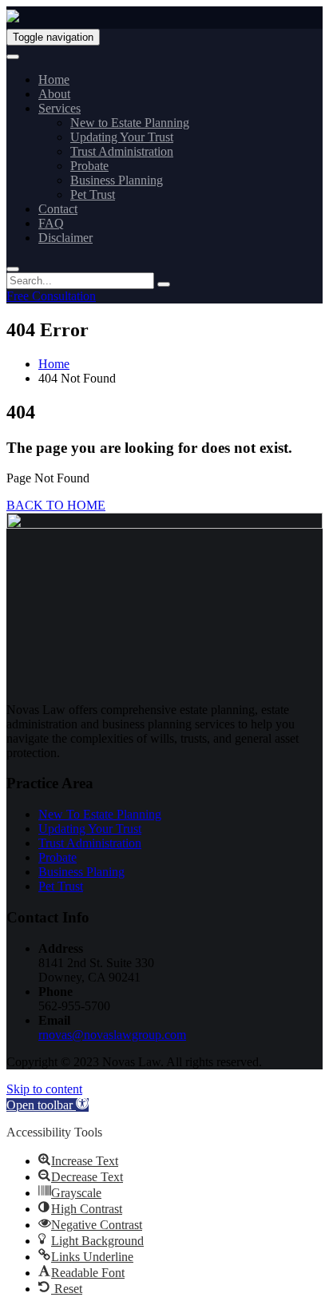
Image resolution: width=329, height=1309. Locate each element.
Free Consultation (51, 296)
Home (53, 79)
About (54, 94)
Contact (57, 209)
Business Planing (81, 872)
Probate (89, 166)
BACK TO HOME (55, 505)
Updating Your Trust (121, 137)
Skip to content (44, 1089)
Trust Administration (121, 151)
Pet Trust (92, 194)
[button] (47, 1105)
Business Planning (116, 180)
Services (59, 108)
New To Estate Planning (99, 814)
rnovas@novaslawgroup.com (112, 1034)
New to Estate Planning (129, 122)
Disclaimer (65, 237)
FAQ (51, 223)
